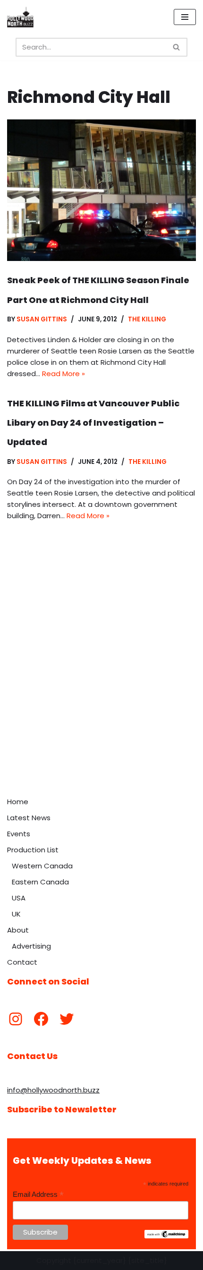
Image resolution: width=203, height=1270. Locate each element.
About (18, 930)
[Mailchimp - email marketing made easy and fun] (166, 1236)
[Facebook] (41, 1018)
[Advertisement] (101, 686)
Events (18, 834)
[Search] (176, 47)
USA (18, 898)
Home (17, 802)
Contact (22, 962)
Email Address (38, 1195)
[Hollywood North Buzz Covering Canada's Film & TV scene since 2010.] (20, 17)
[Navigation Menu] (185, 17)
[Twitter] (66, 1018)
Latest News (29, 818)
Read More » (63, 373)
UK (16, 914)
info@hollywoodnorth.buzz (53, 1090)
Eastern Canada (40, 882)
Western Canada (42, 866)
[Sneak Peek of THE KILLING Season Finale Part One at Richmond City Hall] (101, 190)
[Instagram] (15, 1018)
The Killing (147, 319)
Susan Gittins (42, 319)
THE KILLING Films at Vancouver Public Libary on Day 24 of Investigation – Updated (93, 422)
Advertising (31, 946)
